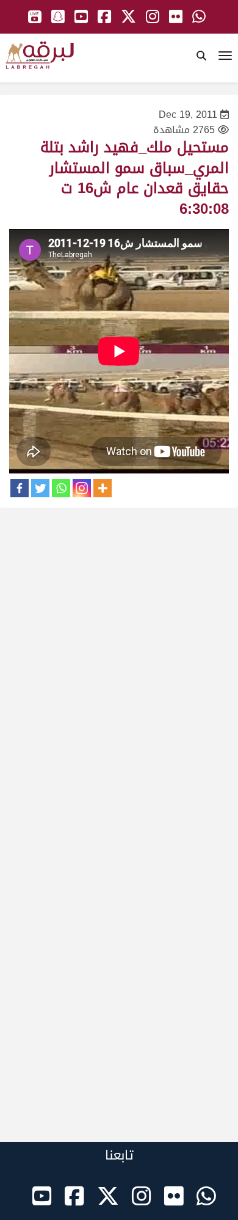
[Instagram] (82, 488)
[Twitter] (40, 488)
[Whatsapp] (61, 488)
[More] (102, 488)
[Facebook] (19, 488)
